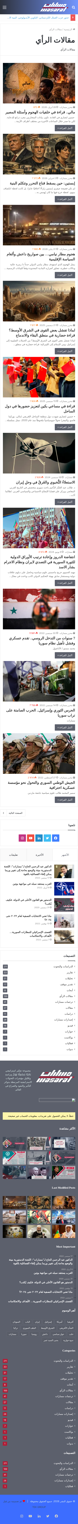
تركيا (15, 1328)
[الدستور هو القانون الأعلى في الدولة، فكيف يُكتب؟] (64, 905)
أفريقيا (70, 1321)
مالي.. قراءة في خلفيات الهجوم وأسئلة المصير (40, 112)
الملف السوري (29, 1328)
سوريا (23, 1334)
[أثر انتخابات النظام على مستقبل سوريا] (63, 1172)
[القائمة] (4, 9)
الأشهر (65, 854)
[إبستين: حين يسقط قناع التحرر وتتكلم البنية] (39, 154)
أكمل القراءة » (65, 128)
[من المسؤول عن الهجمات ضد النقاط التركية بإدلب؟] (39, 1157)
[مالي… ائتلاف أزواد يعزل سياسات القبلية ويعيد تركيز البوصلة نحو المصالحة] (63, 1231)
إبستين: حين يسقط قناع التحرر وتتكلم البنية (42, 183)
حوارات (69, 1031)
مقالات (69, 1007)
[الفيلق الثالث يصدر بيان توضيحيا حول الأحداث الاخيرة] (39, 1143)
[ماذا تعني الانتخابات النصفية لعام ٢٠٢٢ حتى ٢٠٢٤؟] (64, 921)
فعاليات (69, 1043)
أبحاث (70, 990)
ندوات (70, 1049)
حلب (71, 1334)
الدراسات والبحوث (63, 966)
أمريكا (59, 1321)
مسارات (68, 477)
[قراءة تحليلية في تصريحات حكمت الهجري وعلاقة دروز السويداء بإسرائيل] (39, 1231)
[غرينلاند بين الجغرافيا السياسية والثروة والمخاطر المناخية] (63, 1217)
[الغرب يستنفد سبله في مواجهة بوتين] (64, 889)
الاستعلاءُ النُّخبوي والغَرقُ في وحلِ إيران (43, 482)
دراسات (69, 1013)
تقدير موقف (66, 984)
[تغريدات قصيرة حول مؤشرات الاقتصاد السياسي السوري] (63, 1143)
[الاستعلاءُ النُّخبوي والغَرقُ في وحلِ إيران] (39, 453)
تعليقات (13, 854)
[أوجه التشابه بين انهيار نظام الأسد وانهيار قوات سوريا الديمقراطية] (14, 1217)
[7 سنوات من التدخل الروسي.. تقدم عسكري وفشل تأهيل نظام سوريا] (39, 609)
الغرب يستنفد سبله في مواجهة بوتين (32, 884)
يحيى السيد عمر (51, 1340)
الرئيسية (68, 29)
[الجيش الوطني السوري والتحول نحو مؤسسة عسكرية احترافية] (39, 753)
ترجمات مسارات (64, 1001)
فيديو (70, 1025)
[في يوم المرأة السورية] (14, 1143)
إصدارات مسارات (63, 1019)
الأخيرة (40, 854)
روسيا (34, 1334)
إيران (37, 1321)
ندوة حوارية (68, 1340)
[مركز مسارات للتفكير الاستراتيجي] (54, 7)
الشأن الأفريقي (66, 1328)
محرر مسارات (65, 107)
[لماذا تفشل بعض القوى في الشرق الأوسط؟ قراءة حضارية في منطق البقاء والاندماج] (39, 301)
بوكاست (68, 1037)
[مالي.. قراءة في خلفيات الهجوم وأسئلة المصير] (39, 83)
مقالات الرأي (66, 996)
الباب (27, 1321)
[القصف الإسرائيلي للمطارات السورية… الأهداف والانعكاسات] (64, 937)
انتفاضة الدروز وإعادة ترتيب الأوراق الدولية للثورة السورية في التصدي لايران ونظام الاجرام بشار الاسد (39, 562)
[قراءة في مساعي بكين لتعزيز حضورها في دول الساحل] (39, 377)
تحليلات (69, 978)
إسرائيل (48, 1321)
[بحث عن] (73, 9)
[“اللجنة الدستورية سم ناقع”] (63, 1157)
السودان (16, 1321)
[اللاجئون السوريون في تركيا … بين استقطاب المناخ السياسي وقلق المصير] (14, 1172)
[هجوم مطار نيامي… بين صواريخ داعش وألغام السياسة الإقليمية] (39, 225)
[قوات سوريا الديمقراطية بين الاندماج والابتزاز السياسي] (14, 1231)
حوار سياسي (58, 1334)
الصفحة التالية (15, 812)
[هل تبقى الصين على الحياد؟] (39, 1172)
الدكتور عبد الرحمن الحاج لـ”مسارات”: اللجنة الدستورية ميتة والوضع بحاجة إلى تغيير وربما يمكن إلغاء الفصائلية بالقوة (28, 870)
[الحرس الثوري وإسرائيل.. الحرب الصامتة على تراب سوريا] (39, 681)
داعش (45, 1334)
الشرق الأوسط (47, 1328)
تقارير (70, 972)
